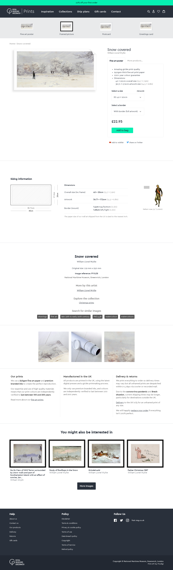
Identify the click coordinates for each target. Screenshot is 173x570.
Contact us (13, 523)
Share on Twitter (136, 142)
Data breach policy (69, 536)
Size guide (140, 91)
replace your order (139, 411)
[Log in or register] (153, 11)
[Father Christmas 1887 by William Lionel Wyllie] (145, 454)
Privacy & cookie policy (71, 527)
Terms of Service (68, 545)
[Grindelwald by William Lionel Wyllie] (106, 454)
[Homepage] (21, 11)
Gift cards (100, 11)
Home (12, 44)
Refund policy (67, 549)
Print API (151, 564)
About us (13, 519)
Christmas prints (86, 303)
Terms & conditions (69, 523)
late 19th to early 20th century (75, 317)
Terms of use (67, 532)
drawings (42, 317)
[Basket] (163, 11)
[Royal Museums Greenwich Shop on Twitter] (121, 521)
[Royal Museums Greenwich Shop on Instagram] (127, 521)
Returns (12, 536)
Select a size (128, 91)
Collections (65, 11)
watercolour (111, 317)
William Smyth (17, 480)
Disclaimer (66, 519)
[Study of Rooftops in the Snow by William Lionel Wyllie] (67, 454)
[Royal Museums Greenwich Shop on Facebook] (115, 521)
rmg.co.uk (140, 520)
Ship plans (83, 11)
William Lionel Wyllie (116, 53)
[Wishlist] (158, 11)
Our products (15, 527)
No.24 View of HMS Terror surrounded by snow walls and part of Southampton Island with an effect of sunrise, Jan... (27, 474)
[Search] (148, 11)
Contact (116, 11)
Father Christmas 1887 (138, 470)
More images (86, 486)
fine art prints (37, 400)
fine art (54, 317)
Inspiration (47, 11)
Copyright (66, 540)
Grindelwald (94, 470)
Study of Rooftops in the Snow (63, 470)
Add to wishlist (117, 142)
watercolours (127, 317)
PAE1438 (97, 317)
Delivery (120, 403)
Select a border (119, 105)
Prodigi (161, 564)
